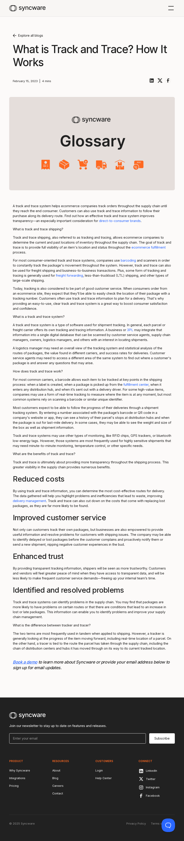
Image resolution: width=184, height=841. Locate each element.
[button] (170, 8)
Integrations (17, 778)
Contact (57, 793)
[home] (27, 8)
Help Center (103, 778)
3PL (130, 330)
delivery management (29, 501)
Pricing (14, 785)
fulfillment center (136, 385)
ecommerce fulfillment (148, 247)
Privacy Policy (136, 823)
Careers (58, 785)
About (56, 770)
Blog (55, 778)
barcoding (128, 260)
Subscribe (162, 738)
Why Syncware (19, 770)
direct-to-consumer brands (120, 221)
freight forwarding (69, 276)
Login (99, 770)
